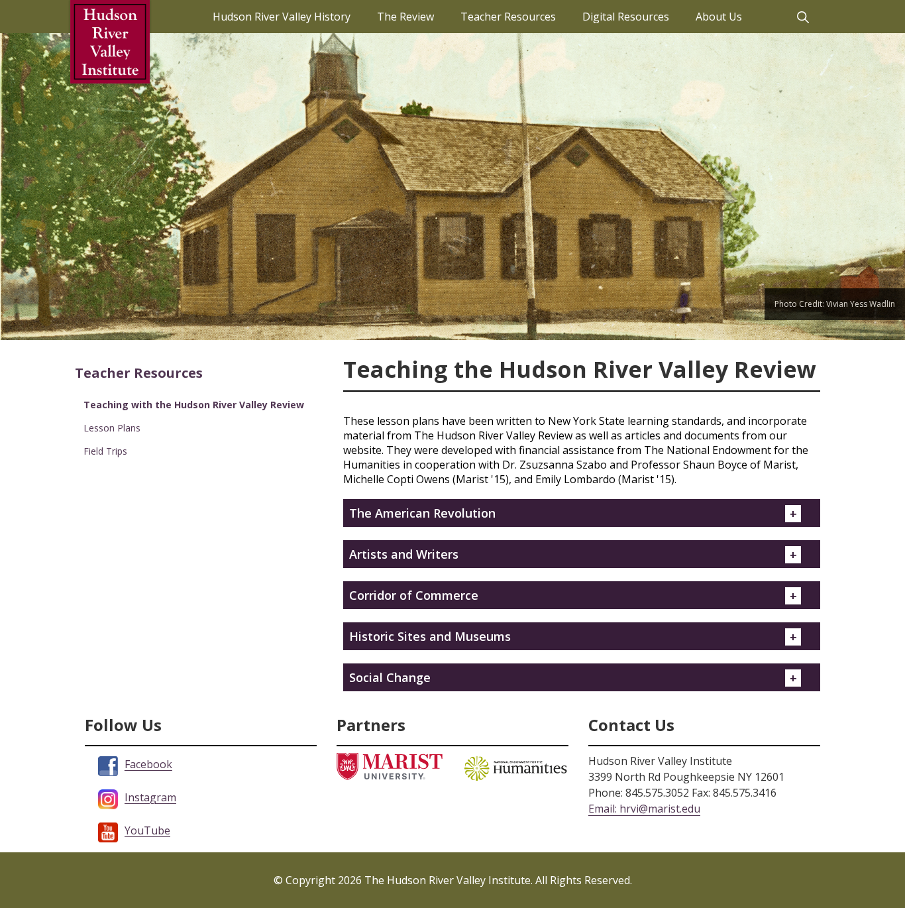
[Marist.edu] (390, 765)
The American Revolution (422, 513)
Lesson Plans (111, 428)
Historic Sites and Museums (430, 636)
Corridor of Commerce (413, 595)
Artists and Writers (403, 554)
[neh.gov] (515, 767)
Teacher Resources (139, 373)
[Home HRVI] (110, 42)
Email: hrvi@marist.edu (644, 808)
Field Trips (105, 451)
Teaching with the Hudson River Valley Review (193, 404)
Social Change (390, 677)
